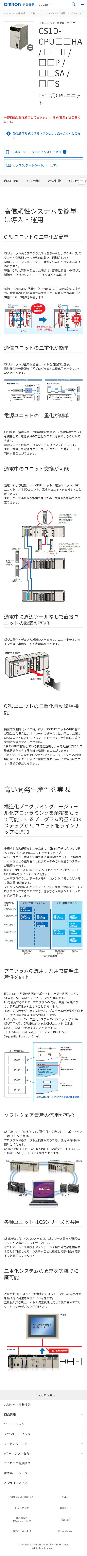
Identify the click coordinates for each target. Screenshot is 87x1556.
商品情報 (20, 13)
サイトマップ (22, 1508)
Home (7, 13)
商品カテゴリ (37, 13)
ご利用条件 (65, 1519)
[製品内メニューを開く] (82, 181)
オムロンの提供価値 (17, 1463)
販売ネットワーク (16, 1473)
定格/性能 (54, 181)
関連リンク (65, 1508)
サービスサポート (16, 1444)
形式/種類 (33, 181)
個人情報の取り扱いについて (22, 1519)
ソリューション (14, 1424)
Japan (43, 4)
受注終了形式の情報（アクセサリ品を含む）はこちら (47, 135)
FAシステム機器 (57, 13)
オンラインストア (16, 1483)
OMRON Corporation (21, 1496)
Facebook (66, 1530)
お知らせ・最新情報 (17, 1405)
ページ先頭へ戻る (43, 1395)
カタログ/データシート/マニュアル (36, 165)
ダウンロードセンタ (17, 1434)
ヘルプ (65, 1496)
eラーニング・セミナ (18, 1453)
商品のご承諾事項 (22, 1530)
